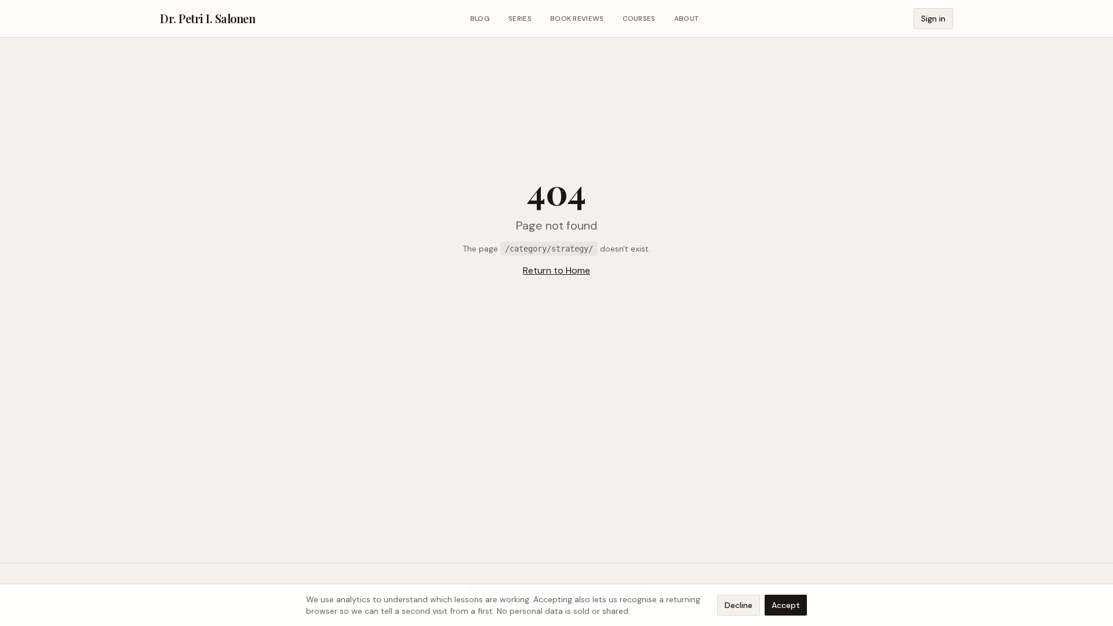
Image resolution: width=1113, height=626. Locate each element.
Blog (480, 18)
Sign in (933, 18)
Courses (639, 18)
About (686, 18)
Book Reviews (577, 18)
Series (520, 18)
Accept (786, 605)
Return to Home (556, 270)
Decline (738, 605)
